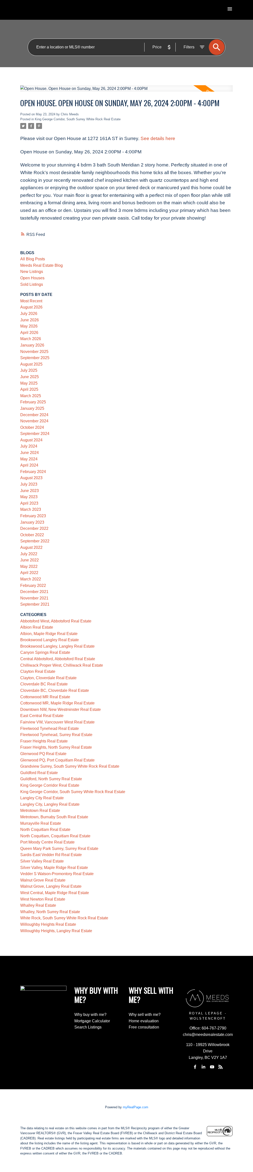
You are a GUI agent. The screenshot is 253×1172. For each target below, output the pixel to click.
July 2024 (28, 446)
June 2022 (29, 560)
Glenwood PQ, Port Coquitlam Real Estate (57, 760)
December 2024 (34, 415)
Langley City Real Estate (42, 798)
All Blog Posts (32, 259)
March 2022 (30, 579)
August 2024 (31, 440)
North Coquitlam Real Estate (45, 829)
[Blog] (220, 1066)
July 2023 (28, 484)
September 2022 (34, 541)
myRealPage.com (135, 1107)
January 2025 (32, 408)
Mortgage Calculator (92, 1021)
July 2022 (28, 554)
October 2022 (32, 535)
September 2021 (34, 604)
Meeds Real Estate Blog (41, 265)
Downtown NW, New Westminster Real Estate (60, 709)
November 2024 (34, 421)
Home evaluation (144, 1021)
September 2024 (34, 434)
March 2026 (30, 339)
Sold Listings (31, 284)
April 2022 (29, 573)
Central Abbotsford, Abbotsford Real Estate (57, 659)
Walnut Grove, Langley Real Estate (51, 886)
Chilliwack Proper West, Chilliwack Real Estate (61, 665)
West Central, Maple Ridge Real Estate (54, 893)
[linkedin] (203, 1066)
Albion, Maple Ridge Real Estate (49, 634)
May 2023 (29, 497)
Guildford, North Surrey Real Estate (51, 779)
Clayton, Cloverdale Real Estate (48, 678)
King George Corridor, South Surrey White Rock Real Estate (78, 119)
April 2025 (29, 389)
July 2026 (28, 313)
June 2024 (29, 453)
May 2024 (29, 459)
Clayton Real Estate (37, 671)
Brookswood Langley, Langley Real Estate (57, 646)
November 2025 (34, 352)
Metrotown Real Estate (40, 810)
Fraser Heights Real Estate (44, 741)
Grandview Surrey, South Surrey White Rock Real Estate (69, 766)
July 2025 (28, 370)
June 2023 (29, 491)
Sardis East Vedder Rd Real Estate (51, 855)
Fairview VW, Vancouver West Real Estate (57, 722)
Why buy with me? (90, 1014)
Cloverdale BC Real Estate (44, 684)
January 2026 (32, 345)
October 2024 (32, 427)
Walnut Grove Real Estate (42, 880)
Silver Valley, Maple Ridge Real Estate (54, 867)
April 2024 (29, 465)
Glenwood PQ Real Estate (43, 754)
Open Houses (32, 278)
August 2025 (31, 364)
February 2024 (33, 472)
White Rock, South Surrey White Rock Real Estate (64, 918)
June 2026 (29, 320)
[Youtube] (212, 1066)
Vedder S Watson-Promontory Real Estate (57, 874)
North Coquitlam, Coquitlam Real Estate (55, 836)
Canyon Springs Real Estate (45, 652)
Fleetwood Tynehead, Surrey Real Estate (56, 735)
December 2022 (34, 528)
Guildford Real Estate (39, 773)
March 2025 (30, 396)
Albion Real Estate (36, 627)
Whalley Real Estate (38, 905)
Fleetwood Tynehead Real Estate (49, 728)
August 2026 (31, 307)
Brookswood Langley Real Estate (49, 640)
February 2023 (33, 516)
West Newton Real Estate (42, 899)
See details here (158, 138)
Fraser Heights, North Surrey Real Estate (56, 747)
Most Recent (31, 301)
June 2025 (29, 377)
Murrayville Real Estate (40, 823)
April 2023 (29, 503)
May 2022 (29, 566)
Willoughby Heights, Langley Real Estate (56, 931)
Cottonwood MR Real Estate (45, 697)
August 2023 (31, 478)
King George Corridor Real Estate (49, 785)
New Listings (31, 271)
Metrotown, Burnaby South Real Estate (54, 817)
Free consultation (144, 1027)
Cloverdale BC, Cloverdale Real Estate (54, 690)
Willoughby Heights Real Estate (48, 924)
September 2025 (34, 358)
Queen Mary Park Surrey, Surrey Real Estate (59, 848)
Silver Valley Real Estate (42, 861)
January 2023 (32, 522)
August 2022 (31, 547)
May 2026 (29, 326)
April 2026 (29, 332)
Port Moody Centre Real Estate (47, 842)
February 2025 (33, 402)
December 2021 (34, 592)
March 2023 (30, 509)
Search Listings (88, 1027)
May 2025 (29, 383)
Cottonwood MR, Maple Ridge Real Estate (57, 703)
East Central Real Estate (41, 716)
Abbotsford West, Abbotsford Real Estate (55, 621)
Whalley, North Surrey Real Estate (50, 912)
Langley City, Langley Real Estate (50, 804)
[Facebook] (195, 1066)
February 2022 (33, 585)
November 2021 (34, 598)
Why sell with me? (145, 1014)
